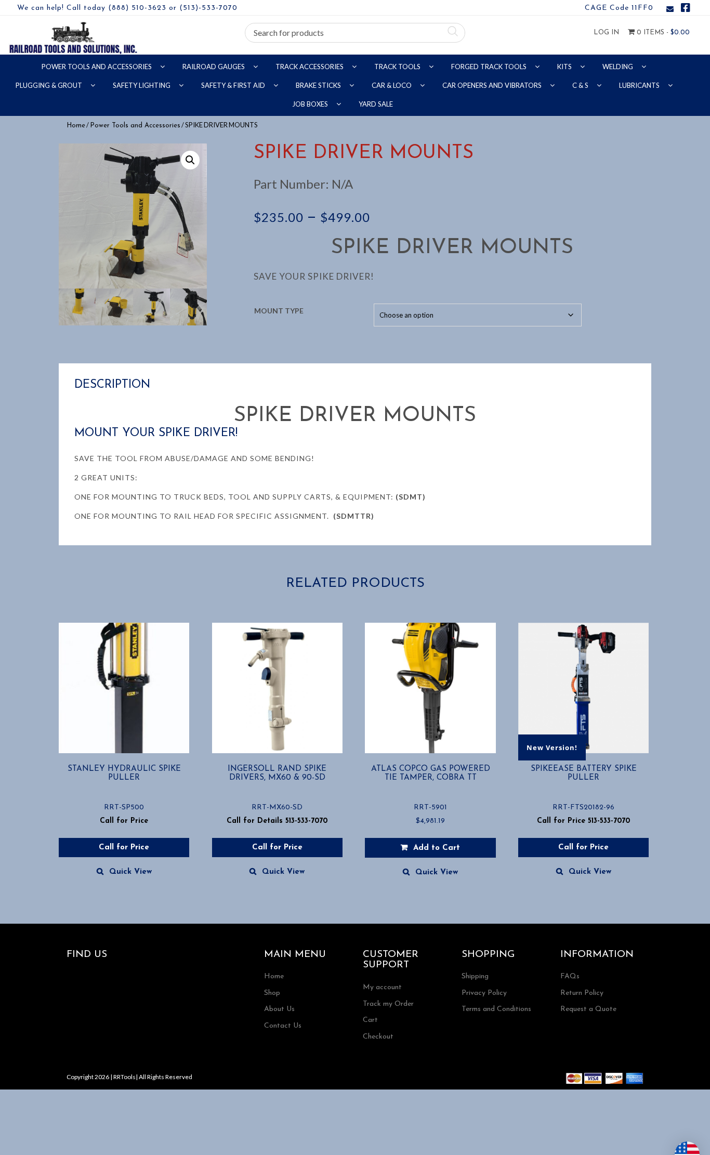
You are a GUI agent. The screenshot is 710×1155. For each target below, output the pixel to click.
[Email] (670, 10)
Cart (370, 1020)
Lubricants (640, 85)
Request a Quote (588, 1009)
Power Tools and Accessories (97, 66)
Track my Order (388, 1004)
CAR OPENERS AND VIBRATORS (492, 85)
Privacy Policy (484, 993)
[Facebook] (685, 10)
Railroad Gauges (214, 66)
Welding (618, 66)
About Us (279, 1009)
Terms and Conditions (496, 1009)
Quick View (130, 872)
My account (382, 987)
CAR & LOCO (392, 85)
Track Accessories (310, 66)
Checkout (378, 1037)
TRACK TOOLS (398, 66)
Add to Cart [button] (436, 848)
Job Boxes (311, 104)
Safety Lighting (142, 85)
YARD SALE (376, 104)
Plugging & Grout (50, 85)
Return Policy (581, 993)
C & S (581, 85)
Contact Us (282, 1026)
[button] (190, 160)
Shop (272, 993)
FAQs (570, 976)
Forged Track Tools (489, 66)
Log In (606, 32)
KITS (565, 66)
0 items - (662, 32)
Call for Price (124, 847)
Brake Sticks (319, 85)
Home (76, 125)
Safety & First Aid (234, 85)
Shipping (475, 976)
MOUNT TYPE (279, 310)
